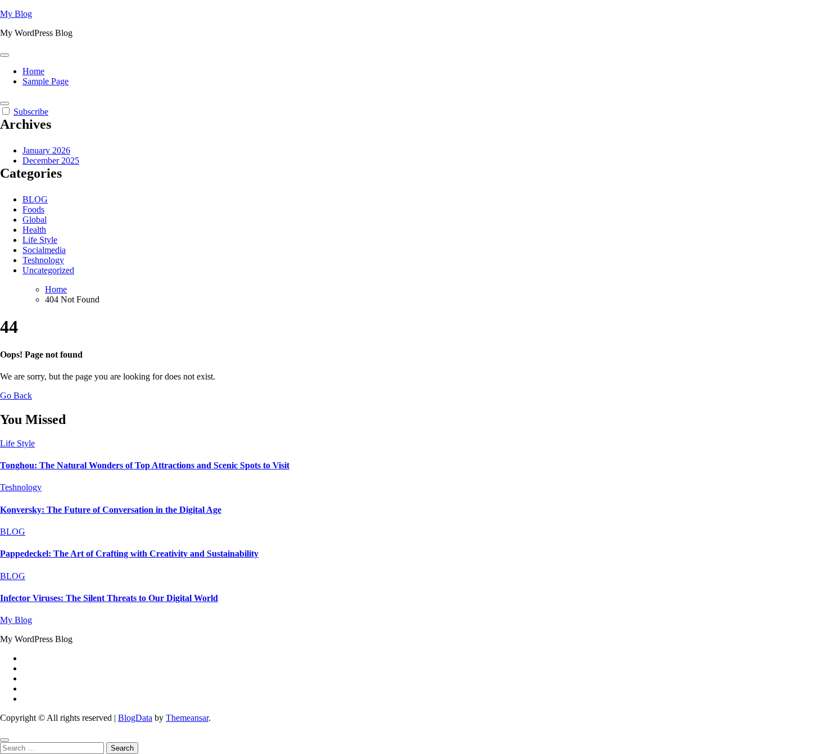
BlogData (135, 718)
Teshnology (43, 260)
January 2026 (46, 150)
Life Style (39, 240)
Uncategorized (48, 270)
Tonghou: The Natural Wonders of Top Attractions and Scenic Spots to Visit (144, 465)
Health (34, 229)
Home (33, 71)
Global (34, 219)
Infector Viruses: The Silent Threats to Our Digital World (109, 598)
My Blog (16, 14)
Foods (33, 209)
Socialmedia (44, 250)
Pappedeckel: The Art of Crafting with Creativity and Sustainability (129, 553)
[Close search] (4, 740)
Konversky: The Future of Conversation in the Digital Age (110, 509)
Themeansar (187, 718)
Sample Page (45, 81)
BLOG (35, 199)
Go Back (16, 395)
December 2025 (50, 160)
